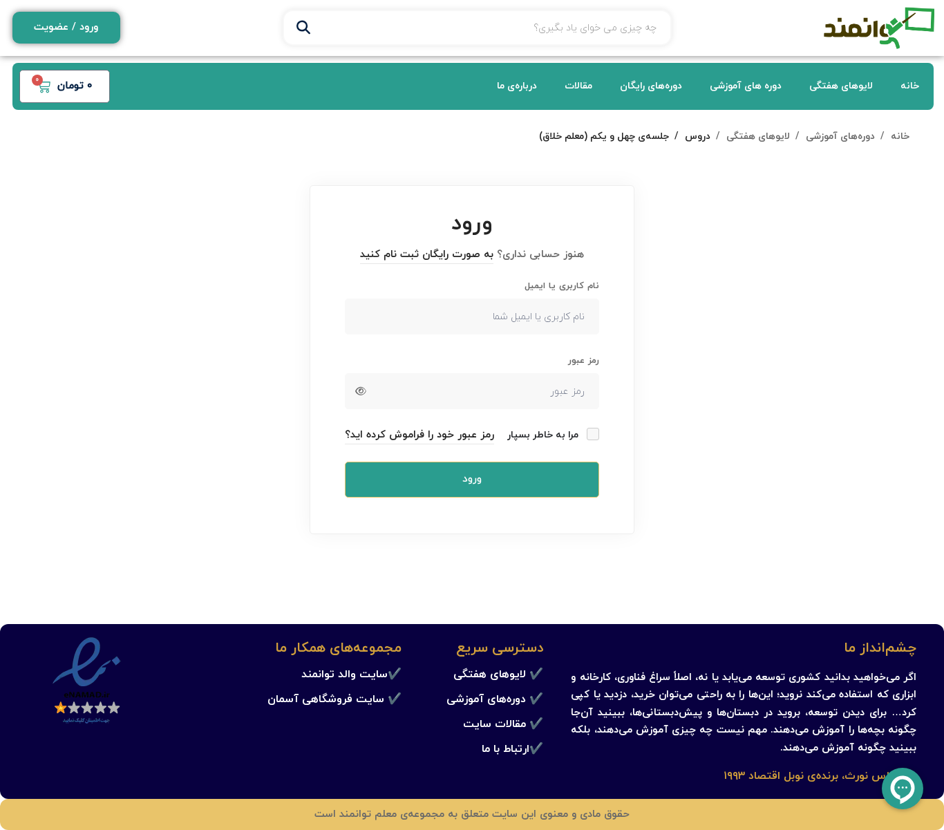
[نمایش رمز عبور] (361, 391)
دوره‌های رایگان (651, 86)
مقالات (578, 86)
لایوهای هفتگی (841, 86)
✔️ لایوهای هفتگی (498, 674)
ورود (472, 479)
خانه (909, 86)
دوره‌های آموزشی (840, 136)
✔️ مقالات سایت (503, 724)
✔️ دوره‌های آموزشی (494, 699)
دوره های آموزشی (746, 86)
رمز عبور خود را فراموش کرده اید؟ (419, 435)
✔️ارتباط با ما (512, 749)
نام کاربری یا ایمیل (562, 286)
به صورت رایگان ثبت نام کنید (426, 254)
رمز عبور (583, 361)
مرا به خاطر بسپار (544, 435)
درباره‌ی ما (517, 86)
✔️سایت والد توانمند (351, 674)
